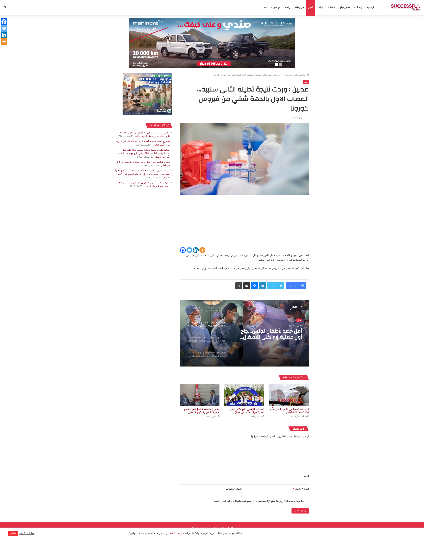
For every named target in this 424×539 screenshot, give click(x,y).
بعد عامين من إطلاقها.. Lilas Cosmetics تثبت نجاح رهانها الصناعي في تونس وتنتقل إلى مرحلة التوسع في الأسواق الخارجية (142, 174)
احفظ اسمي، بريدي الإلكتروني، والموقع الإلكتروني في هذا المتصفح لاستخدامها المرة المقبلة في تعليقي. (260, 501)
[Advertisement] (244, 223)
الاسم (305, 476)
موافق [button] (13, 533)
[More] (202, 250)
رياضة (287, 7)
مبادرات (331, 7)
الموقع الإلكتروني (234, 488)
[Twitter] (189, 250)
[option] (244, 333)
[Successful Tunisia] (406, 7)
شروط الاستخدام (174, 533)
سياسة (320, 7)
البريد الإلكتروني (301, 488)
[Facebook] (183, 250)
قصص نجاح (345, 7)
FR (265, 7)
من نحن (276, 7)
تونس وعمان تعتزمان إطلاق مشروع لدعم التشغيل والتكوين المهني (201, 411)
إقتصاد (359, 7)
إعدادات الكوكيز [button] (27, 533)
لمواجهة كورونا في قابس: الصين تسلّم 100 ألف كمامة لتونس (289, 411)
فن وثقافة (299, 7)
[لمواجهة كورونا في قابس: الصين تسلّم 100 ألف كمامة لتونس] (289, 395)
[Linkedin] (196, 250)
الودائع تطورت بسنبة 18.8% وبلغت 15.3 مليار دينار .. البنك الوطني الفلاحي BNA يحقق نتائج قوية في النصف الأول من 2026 (144, 153)
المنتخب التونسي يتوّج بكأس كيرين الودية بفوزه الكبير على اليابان (247, 411)
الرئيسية (370, 7)
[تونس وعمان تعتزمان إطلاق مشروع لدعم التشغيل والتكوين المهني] (199, 395)
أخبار (310, 7)
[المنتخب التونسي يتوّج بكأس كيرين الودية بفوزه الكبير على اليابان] (244, 395)
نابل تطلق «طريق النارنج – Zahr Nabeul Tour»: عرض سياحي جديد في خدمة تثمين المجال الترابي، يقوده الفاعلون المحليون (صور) (267, 334)
